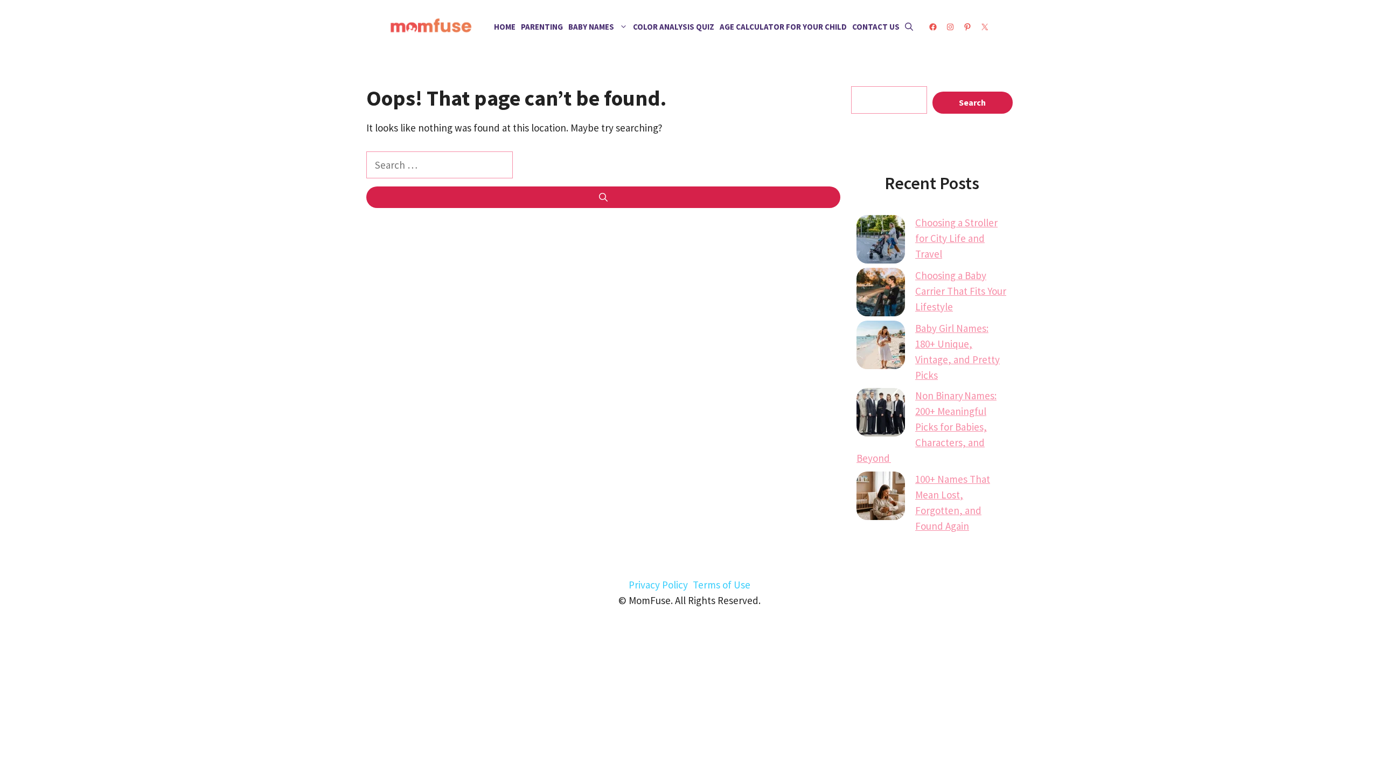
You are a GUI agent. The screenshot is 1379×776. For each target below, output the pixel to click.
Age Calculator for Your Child (783, 27)
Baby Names (591, 27)
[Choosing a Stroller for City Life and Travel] (880, 241)
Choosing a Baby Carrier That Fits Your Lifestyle (960, 291)
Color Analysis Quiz (673, 27)
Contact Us (876, 27)
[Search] (603, 197)
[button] (909, 27)
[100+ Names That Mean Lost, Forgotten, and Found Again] (880, 498)
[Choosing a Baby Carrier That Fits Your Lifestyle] (880, 294)
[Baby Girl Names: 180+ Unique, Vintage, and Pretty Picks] (880, 347)
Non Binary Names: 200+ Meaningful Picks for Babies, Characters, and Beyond (926, 427)
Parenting (542, 27)
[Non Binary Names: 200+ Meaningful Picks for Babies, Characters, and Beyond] (880, 414)
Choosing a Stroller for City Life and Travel (956, 238)
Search (972, 102)
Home (505, 27)
